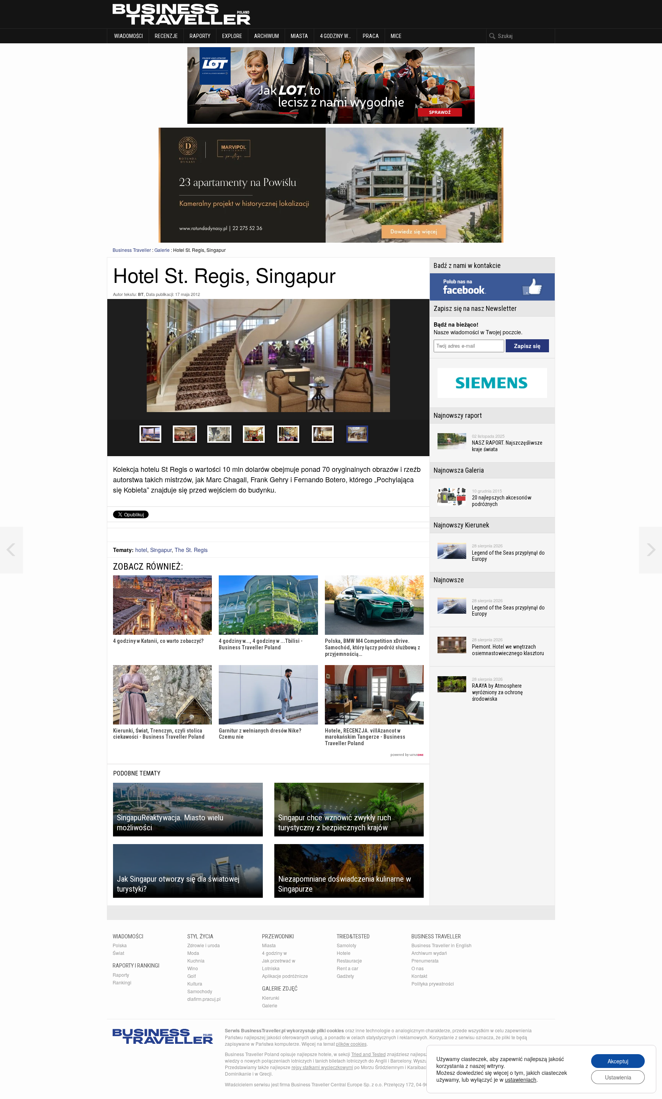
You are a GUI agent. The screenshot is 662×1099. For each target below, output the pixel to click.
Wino (192, 968)
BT (141, 294)
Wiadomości (128, 36)
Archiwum (266, 36)
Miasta (299, 36)
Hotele (344, 953)
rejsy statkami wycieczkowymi (322, 1067)
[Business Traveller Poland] (182, 14)
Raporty (200, 36)
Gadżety (345, 976)
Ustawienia (618, 1077)
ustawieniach (520, 1079)
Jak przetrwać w (278, 960)
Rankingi (122, 982)
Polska (120, 945)
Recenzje (166, 36)
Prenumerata (425, 960)
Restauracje (349, 960)
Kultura (194, 983)
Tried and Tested (368, 1054)
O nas (417, 968)
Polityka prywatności (432, 983)
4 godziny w (274, 953)
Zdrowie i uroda (203, 945)
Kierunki (270, 997)
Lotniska (271, 968)
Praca (371, 36)
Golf (191, 976)
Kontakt (419, 976)
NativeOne (268, 755)
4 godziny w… (335, 36)
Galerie (162, 249)
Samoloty (346, 945)
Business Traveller (132, 249)
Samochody (199, 991)
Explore (232, 36)
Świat (118, 953)
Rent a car (347, 968)
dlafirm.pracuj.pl (204, 999)
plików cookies (351, 1043)
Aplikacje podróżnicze (285, 976)
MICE (396, 36)
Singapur (161, 550)
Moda (193, 953)
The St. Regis (191, 550)
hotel (141, 550)
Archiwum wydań (429, 953)
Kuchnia (196, 960)
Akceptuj (618, 1061)
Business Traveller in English (441, 945)
